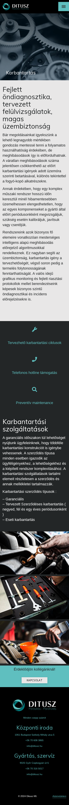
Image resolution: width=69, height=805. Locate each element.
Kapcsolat (34, 680)
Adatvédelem (59, 796)
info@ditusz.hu (34, 746)
